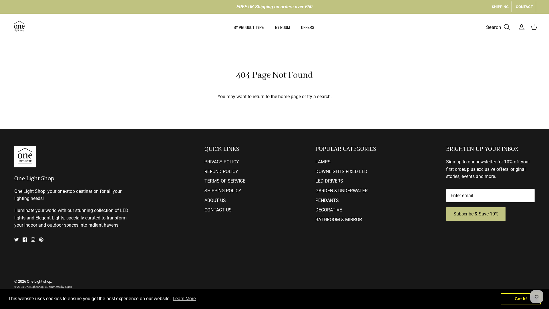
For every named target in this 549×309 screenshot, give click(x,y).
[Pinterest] (41, 239)
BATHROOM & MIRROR (338, 219)
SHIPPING (500, 7)
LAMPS (323, 162)
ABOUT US (215, 200)
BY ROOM (282, 27)
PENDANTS (327, 200)
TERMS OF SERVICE (224, 181)
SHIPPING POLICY (222, 190)
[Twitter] (16, 239)
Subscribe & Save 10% (475, 214)
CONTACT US (218, 210)
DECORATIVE (328, 210)
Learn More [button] (184, 298)
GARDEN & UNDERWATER (341, 190)
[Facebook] (25, 239)
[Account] (520, 27)
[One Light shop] (19, 27)
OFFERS (307, 27)
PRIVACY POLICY (221, 162)
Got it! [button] (521, 298)
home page (289, 96)
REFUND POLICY (221, 171)
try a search (319, 96)
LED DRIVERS (329, 181)
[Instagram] (33, 239)
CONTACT (524, 7)
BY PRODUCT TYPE (249, 27)
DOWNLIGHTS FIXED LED (341, 171)
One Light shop (39, 281)
